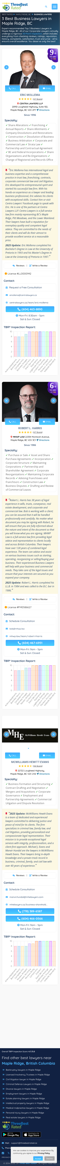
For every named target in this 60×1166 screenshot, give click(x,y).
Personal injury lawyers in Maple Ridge (24, 1112)
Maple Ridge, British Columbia (28, 1063)
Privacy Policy (44, 1153)
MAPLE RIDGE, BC (23, 14)
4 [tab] (33, 81)
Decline (49, 1158)
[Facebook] (3, 1153)
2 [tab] (28, 81)
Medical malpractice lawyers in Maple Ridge (27, 1108)
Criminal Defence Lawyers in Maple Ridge (26, 1084)
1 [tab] (28, 748)
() (38, 99)
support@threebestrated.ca (24, 1143)
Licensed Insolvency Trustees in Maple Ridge (27, 1074)
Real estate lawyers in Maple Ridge (23, 1117)
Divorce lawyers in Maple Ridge (21, 1089)
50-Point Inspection (32, 33)
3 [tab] (30, 81)
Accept (38, 1158)
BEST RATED (7, 14)
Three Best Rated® (28, 1163)
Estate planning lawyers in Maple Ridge (25, 1098)
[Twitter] (9, 1153)
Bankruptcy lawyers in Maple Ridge (23, 1069)
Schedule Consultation (22, 621)
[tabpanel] (30, 68)
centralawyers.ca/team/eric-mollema (29, 302)
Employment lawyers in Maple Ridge (23, 1093)
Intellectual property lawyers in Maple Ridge (27, 1103)
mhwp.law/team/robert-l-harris (26, 636)
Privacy (6, 1157)
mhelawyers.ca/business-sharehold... (28, 904)
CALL (13, 88)
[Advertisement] (30, 1018)
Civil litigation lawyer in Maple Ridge (23, 1079)
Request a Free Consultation (25, 287)
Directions (44, 110)
